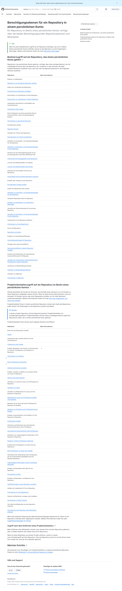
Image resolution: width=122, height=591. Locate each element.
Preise (51, 584)
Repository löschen (12, 129)
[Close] (116, 3)
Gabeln (9, 334)
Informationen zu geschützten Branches (19, 121)
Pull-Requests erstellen (14, 421)
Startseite (9, 14)
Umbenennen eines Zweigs (15, 109)
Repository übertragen (51, 51)
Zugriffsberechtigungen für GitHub (19, 521)
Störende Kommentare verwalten (17, 368)
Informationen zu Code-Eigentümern (18, 224)
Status (46, 584)
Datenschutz (39, 584)
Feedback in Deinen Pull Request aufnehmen (20, 441)
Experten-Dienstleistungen (62, 584)
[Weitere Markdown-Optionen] (97, 24)
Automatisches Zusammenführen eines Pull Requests (22, 431)
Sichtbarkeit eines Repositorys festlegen (19, 91)
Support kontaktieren (51, 572)
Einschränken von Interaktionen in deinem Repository (22, 99)
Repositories (17, 14)
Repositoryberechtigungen (81, 14)
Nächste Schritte (16, 545)
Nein (19, 570)
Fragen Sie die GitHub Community (55, 570)
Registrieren (115, 9)
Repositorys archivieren (14, 232)
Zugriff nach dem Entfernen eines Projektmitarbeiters (30, 526)
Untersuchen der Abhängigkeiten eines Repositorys (22, 158)
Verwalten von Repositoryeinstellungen (34, 14)
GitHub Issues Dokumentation (16, 378)
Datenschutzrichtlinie (12, 573)
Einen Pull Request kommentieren (17, 362)
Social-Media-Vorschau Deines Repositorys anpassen (22, 176)
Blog (73, 584)
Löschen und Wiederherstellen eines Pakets (20, 166)
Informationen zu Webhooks (15, 278)
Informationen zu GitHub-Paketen (17, 500)
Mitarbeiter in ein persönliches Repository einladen (22, 83)
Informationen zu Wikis (14, 474)
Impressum (24, 584)
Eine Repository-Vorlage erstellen (17, 184)
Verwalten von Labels (13, 387)
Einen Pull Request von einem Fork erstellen (20, 451)
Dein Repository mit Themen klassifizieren (19, 137)
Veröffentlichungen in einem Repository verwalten (21, 484)
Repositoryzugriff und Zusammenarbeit (59, 14)
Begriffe (32, 584)
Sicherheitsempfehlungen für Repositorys (19, 240)
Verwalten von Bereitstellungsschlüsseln (19, 270)
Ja (11, 570)
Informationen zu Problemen (15, 356)
